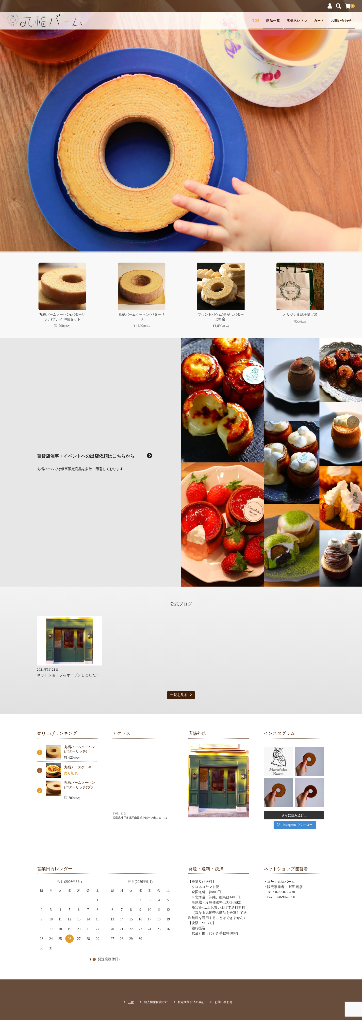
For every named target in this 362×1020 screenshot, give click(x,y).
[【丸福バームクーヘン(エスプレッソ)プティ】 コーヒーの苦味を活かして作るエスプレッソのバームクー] (309, 761)
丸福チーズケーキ (78, 767)
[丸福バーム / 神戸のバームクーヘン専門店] (44, 20)
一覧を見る (178, 695)
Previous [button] (29, 300)
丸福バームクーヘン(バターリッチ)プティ (79, 787)
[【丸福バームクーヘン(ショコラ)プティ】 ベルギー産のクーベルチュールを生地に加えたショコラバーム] (309, 792)
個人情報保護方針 (156, 1002)
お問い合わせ (341, 20)
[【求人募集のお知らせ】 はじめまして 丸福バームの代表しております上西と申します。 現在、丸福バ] (278, 761)
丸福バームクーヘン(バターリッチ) (79, 749)
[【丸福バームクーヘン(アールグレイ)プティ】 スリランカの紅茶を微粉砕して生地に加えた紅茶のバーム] (278, 792)
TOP (256, 20)
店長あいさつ (297, 20)
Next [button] (332, 300)
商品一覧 (273, 20)
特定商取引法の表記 (191, 1002)
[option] (181, 132)
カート (319, 20)
